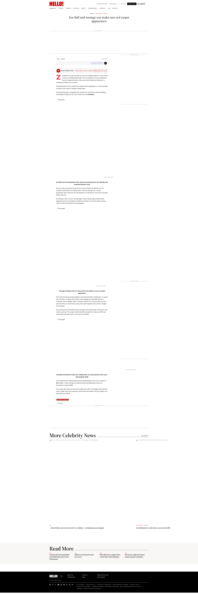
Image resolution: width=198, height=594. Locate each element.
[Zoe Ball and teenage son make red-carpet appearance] (141, 4)
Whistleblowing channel (120, 584)
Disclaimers (80, 584)
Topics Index (101, 577)
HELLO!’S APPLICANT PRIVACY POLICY (130, 586)
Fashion (68, 8)
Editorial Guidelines (111, 586)
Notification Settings (83, 586)
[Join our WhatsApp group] (72, 584)
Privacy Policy (134, 584)
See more (144, 435)
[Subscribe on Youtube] (61, 584)
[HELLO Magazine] (56, 4)
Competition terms (98, 586)
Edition (113, 4)
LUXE (109, 8)
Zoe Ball (60, 403)
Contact (84, 575)
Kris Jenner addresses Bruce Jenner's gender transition (135, 556)
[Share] (105, 63)
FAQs (83, 577)
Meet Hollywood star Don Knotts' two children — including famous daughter (77, 528)
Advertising (71, 577)
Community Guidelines (104, 584)
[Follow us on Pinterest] (66, 584)
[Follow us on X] (55, 584)
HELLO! (63, 59)
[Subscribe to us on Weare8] (69, 584)
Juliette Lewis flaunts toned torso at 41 (84, 556)
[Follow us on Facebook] (53, 584)
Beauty (83, 8)
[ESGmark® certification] (60, 576)
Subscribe (132, 3)
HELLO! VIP (115, 8)
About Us (70, 575)
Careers (79, 588)
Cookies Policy (90, 584)
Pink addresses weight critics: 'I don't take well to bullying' (110, 556)
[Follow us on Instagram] (50, 584)
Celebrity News (102, 13)
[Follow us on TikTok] (58, 584)
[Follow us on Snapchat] (64, 584)
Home (92, 13)
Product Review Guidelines (92, 588)
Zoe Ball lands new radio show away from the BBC (153, 528)
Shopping (102, 8)
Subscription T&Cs (102, 575)
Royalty (61, 8)
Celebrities (53, 8)
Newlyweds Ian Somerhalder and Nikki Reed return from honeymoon (60, 557)
